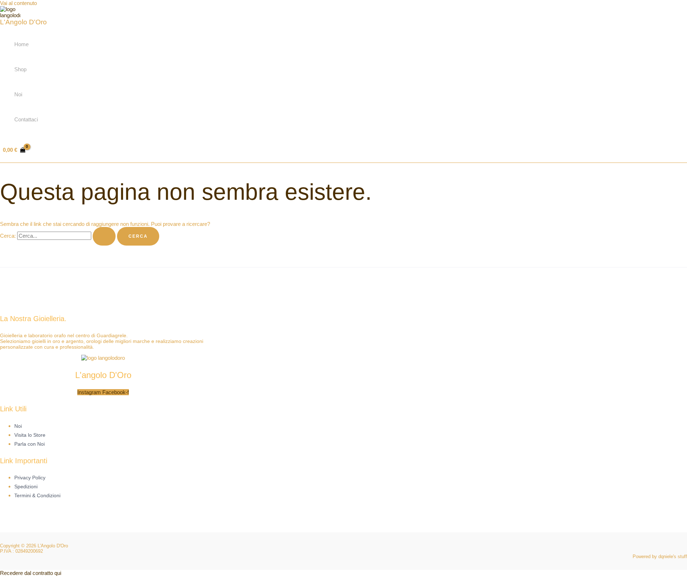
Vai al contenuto (18, 3)
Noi (18, 94)
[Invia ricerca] (104, 236)
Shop (20, 69)
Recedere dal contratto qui (30, 573)
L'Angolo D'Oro (23, 22)
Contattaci (26, 119)
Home (21, 44)
